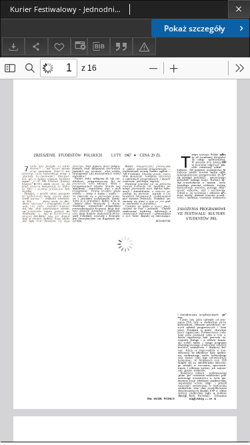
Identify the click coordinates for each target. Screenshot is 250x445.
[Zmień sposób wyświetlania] (79, 46)
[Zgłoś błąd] (144, 46)
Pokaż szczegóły (194, 28)
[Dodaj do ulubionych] (59, 46)
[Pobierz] (13, 46)
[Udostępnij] (36, 46)
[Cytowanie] (121, 46)
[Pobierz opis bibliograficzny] (98, 46)
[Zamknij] (239, 9)
